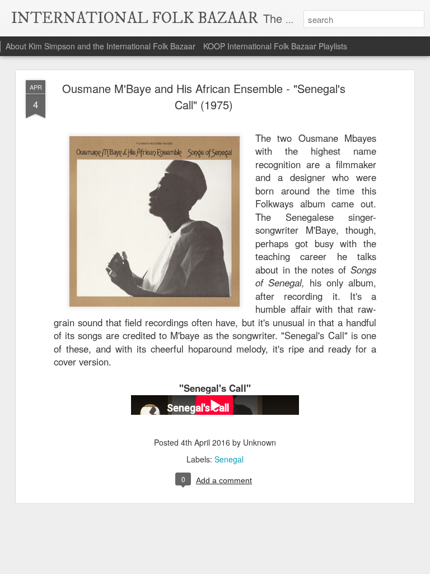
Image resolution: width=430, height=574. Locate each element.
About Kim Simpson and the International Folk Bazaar (100, 46)
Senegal (229, 459)
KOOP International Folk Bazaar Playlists (275, 46)
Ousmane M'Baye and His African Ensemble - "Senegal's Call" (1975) (203, 96)
